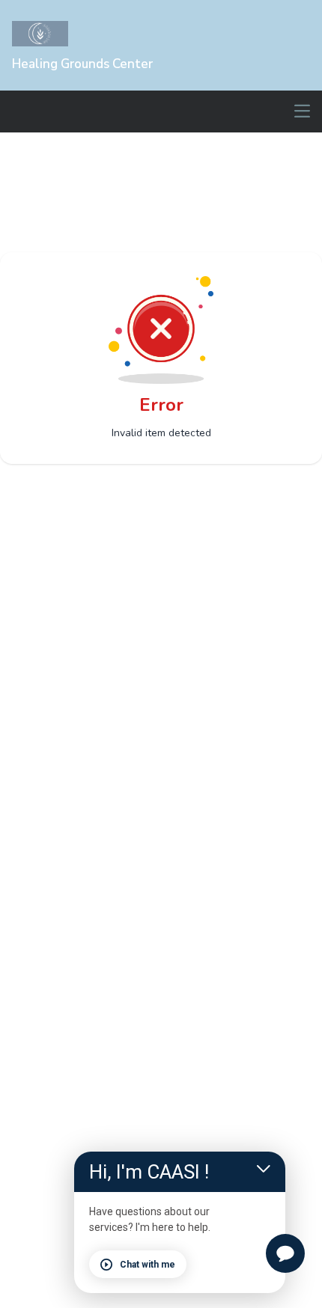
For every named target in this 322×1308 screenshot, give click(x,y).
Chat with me (147, 1264)
